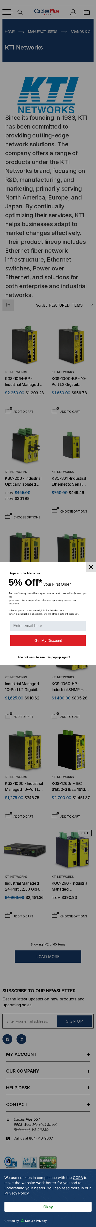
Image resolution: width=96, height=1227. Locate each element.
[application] (48, 1198)
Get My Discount (48, 640)
